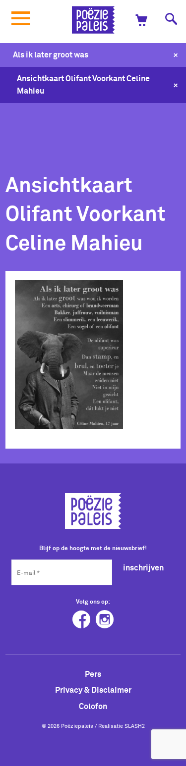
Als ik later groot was (50, 54)
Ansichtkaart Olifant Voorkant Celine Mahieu (83, 84)
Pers (93, 673)
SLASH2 (134, 726)
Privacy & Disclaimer (93, 689)
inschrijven (143, 567)
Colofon (93, 706)
